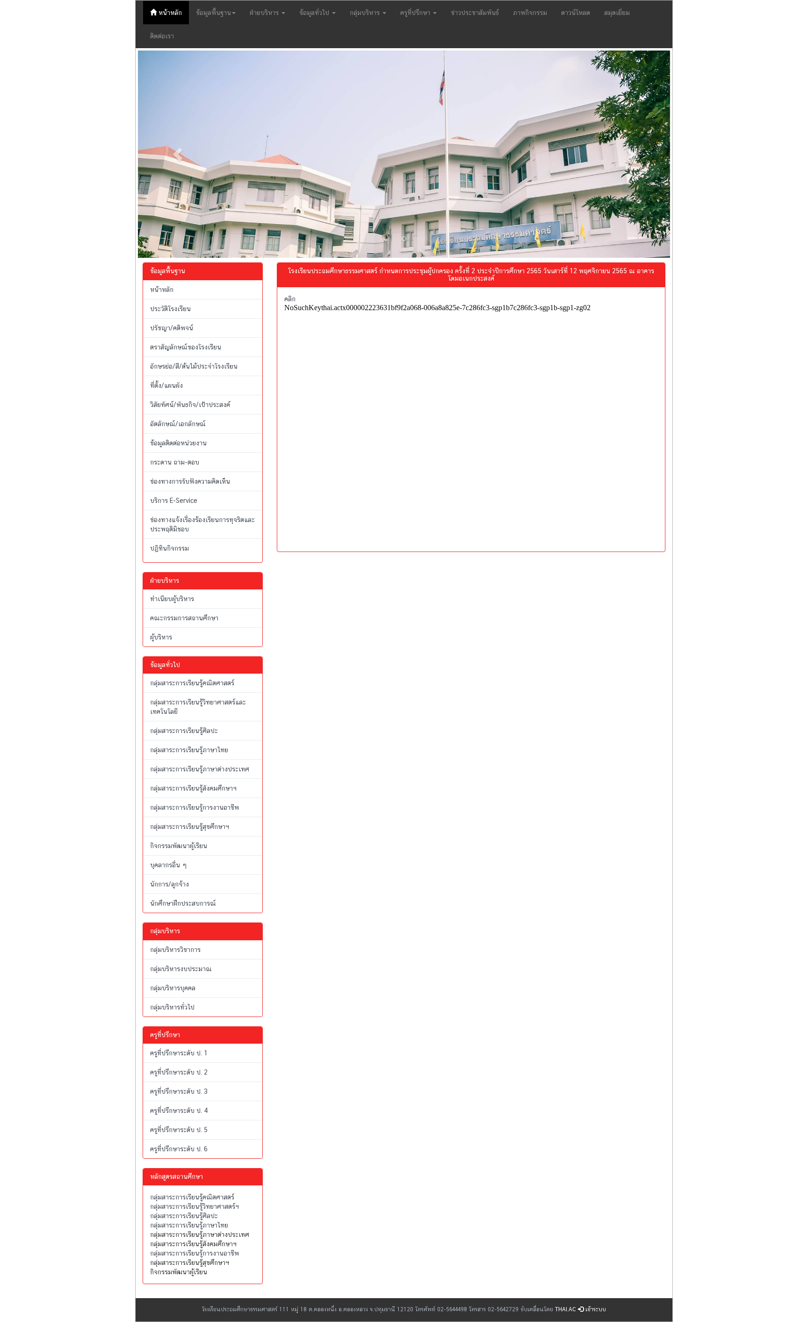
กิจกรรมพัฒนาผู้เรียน (178, 846)
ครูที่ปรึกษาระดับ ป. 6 (179, 1149)
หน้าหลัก (173, 12)
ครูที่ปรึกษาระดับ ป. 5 (179, 1129)
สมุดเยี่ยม (617, 12)
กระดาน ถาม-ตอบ (174, 462)
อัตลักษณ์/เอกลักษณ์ (178, 424)
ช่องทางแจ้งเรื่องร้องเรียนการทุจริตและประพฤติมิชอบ (202, 524)
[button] (178, 154)
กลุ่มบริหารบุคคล (172, 988)
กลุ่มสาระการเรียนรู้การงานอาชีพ (194, 807)
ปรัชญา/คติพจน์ (171, 328)
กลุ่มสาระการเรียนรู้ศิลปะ (184, 730)
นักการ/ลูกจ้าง (169, 884)
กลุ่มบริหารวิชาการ (175, 949)
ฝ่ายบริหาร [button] (265, 12)
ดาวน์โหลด (575, 12)
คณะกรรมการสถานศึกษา (184, 618)
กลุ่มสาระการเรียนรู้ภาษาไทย (189, 750)
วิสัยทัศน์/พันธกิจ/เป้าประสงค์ (190, 404)
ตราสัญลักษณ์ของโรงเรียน (185, 347)
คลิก (290, 299)
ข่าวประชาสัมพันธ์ (475, 12)
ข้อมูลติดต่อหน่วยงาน (178, 443)
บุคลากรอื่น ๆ (168, 865)
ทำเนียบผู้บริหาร (172, 599)
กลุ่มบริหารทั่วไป (172, 1007)
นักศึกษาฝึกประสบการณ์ (183, 903)
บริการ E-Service (173, 500)
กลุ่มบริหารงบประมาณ (181, 969)
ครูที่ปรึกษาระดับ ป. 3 (179, 1091)
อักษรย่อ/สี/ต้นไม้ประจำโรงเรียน (194, 366)
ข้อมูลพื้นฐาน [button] (213, 12)
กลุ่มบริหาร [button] (366, 12)
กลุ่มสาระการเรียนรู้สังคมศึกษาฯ (193, 788)
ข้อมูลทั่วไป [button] (315, 12)
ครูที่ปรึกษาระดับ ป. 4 (179, 1110)
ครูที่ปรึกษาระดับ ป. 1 (179, 1053)
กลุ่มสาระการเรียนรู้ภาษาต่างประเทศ (199, 769)
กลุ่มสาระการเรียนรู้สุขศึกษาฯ (189, 826)
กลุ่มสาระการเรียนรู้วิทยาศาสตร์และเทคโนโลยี (198, 706)
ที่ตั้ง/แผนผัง (166, 385)
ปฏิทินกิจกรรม (169, 548)
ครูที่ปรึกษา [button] (416, 12)
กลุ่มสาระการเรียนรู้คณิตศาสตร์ (192, 683)
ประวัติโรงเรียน (170, 308)
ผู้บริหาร (161, 637)
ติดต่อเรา (162, 36)
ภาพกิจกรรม (530, 12)
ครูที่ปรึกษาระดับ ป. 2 (179, 1072)
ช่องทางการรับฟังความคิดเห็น (190, 481)
